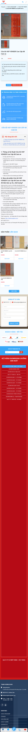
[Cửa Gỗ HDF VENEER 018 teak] (7, 270)
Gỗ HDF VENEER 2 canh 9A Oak (6, 251)
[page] (2, 705)
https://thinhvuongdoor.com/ (11, 218)
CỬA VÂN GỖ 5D (4, 724)
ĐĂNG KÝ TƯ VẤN (14, 323)
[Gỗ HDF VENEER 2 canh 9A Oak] (7, 242)
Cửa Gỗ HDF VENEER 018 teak (6, 279)
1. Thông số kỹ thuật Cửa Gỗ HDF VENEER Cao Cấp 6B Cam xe (13, 140)
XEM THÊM (14, 291)
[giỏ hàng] (3, 729)
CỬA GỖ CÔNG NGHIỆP (11, 6)
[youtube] (25, 729)
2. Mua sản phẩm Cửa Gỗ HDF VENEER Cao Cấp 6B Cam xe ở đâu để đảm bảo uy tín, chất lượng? (14, 144)
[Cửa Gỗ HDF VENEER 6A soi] (21, 242)
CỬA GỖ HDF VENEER (22, 6)
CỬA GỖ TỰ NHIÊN (4, 721)
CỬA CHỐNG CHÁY (5, 719)
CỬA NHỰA (3, 716)
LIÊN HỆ (8, 85)
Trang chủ (3, 6)
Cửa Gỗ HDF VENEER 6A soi (20, 251)
